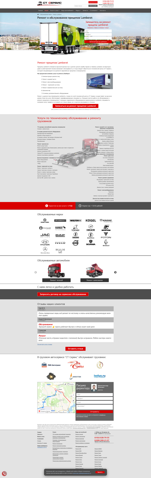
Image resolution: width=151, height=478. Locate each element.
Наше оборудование (42, 159)
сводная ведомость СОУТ (92, 428)
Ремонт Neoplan (98, 451)
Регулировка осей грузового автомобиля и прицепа (106, 133)
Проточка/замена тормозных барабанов (47, 174)
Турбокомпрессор (109, 161)
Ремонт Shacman (79, 468)
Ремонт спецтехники (80, 441)
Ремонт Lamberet (99, 468)
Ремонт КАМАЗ (98, 448)
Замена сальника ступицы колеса (105, 152)
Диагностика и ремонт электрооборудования (58, 458)
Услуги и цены (54, 10)
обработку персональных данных (98, 45)
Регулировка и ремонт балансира (105, 143)
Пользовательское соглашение (93, 426)
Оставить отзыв (75, 348)
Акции (46, 10)
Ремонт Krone (98, 462)
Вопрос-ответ (41, 436)
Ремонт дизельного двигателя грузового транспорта (100, 169)
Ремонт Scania (79, 457)
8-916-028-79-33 (108, 1)
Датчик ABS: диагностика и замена (46, 178)
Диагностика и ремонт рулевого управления (60, 454)
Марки (78, 10)
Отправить (94, 412)
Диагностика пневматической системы (103, 198)
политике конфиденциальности (82, 473)
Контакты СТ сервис (42, 443)
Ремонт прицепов (80, 438)
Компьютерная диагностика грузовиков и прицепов (62, 448)
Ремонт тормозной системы (44, 166)
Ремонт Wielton (98, 466)
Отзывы (39, 441)
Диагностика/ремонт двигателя (60, 451)
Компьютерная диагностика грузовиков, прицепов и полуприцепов (96, 154)
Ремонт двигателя (109, 155)
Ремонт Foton (79, 466)
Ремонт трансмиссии (42, 144)
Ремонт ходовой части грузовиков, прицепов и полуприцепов (104, 127)
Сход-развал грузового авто (106, 183)
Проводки (111, 192)
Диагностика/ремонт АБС (43, 176)
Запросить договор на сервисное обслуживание (63, 294)
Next (115, 272)
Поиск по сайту (93, 5)
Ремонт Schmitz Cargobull (101, 457)
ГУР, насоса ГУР (110, 185)
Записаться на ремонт (98, 42)
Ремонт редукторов (42, 146)
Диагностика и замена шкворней (105, 187)
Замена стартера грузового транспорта (103, 196)
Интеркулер (111, 159)
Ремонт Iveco (79, 462)
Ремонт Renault (79, 455)
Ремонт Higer (98, 453)
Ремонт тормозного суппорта (44, 168)
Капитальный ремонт (108, 165)
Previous (35, 272)
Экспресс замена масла (43, 129)
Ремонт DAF (78, 448)
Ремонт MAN (78, 451)
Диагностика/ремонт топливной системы (48, 158)
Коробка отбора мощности (44, 135)
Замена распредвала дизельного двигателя (103, 175)
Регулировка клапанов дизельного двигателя (102, 171)
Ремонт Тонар (98, 455)
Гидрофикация (41, 141)
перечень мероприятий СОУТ (79, 428)
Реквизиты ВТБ (42, 447)
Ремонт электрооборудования (106, 190)
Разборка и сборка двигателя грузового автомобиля (100, 167)
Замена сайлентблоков (108, 141)
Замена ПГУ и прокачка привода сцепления (48, 153)
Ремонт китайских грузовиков (82, 443)
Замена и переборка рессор (106, 148)
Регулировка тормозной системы (105, 179)
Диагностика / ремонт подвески (105, 130)
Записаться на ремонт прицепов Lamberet (75, 105)
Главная (40, 10)
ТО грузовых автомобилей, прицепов (62, 434)
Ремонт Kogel (98, 464)
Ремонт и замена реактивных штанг (104, 139)
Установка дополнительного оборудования (48, 131)
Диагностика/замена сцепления (45, 155)
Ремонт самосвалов (80, 436)
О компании (93, 10)
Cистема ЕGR (110, 163)
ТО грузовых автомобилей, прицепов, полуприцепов (51, 127)
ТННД (38, 163)
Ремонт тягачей (79, 434)
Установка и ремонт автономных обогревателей (49, 137)
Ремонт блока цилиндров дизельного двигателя (101, 173)
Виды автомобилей (67, 10)
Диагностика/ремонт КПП (43, 151)
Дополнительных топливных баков (46, 139)
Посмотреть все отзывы (44, 344)
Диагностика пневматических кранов (104, 200)
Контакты (103, 10)
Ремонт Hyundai (79, 464)
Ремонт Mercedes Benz (81, 453)
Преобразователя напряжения (45, 133)
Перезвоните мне (93, 2)
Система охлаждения (108, 157)
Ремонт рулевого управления (106, 177)
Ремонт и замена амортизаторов (105, 150)
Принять (100, 472)
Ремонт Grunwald (99, 459)
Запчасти (85, 10)
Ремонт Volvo (79, 459)
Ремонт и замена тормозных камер (46, 172)
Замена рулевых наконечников (106, 181)
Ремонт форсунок (41, 161)
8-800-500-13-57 (108, 3)
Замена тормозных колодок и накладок (47, 170)
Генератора (111, 194)
